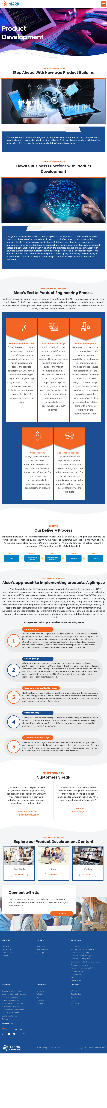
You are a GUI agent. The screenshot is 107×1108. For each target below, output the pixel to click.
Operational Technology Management (85, 962)
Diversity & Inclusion (9, 952)
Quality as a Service (9, 1016)
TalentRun (40, 994)
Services (6, 985)
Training (5, 1019)
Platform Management (10, 1000)
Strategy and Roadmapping (12, 991)
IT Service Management (80, 952)
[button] (103, 4)
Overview (5, 946)
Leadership (6, 949)
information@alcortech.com (17, 1029)
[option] (28, 801)
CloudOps (40, 952)
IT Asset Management (79, 965)
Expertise (41, 940)
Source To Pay (76, 981)
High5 (39, 997)
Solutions (76, 940)
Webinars (74, 991)
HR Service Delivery (78, 971)
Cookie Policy (55, 1048)
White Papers (76, 997)
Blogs (73, 1000)
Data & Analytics (43, 949)
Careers (5, 956)
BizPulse (40, 1003)
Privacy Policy (42, 1048)
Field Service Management (81, 959)
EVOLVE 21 (75, 1003)
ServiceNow (41, 946)
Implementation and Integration (14, 994)
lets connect (60, 914)
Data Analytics (76, 974)
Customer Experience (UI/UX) (82, 968)
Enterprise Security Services (12, 1003)
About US (6, 940)
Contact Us (7, 1023)
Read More (19, 875)
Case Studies (76, 994)
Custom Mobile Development (13, 1010)
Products (41, 985)
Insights (75, 985)
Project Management (10, 997)
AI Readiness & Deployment (12, 1007)
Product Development (10, 1013)
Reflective (40, 1000)
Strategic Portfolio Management (83, 949)
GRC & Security (76, 977)
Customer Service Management (83, 956)
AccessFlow (41, 991)
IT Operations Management (81, 946)
